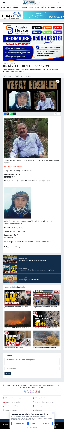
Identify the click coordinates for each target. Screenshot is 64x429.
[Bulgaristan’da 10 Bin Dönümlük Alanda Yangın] (17, 318)
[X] (27, 392)
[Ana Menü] (4, 2)
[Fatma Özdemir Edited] (17, 203)
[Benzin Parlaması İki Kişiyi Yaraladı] (17, 338)
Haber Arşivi (38, 410)
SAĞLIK (43, 7)
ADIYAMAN (51, 7)
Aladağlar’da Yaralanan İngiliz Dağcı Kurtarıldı (45, 327)
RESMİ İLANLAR (6, 7)
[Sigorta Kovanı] (33, 42)
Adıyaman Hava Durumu (41, 398)
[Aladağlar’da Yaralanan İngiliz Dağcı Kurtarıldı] (46, 318)
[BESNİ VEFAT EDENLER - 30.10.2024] (32, 95)
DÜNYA (37, 7)
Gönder (8, 373)
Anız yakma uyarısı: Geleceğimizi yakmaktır (44, 347)
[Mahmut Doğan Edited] (26, 138)
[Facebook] (24, 392)
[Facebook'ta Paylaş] (5, 114)
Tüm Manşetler (39, 406)
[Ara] (59, 3)
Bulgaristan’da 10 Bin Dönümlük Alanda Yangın (16, 327)
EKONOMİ (24, 7)
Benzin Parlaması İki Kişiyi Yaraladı (13, 347)
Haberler (6, 63)
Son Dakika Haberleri (11, 410)
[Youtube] (36, 392)
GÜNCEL (16, 7)
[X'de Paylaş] (7, 114)
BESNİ (59, 7)
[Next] (39, 392)
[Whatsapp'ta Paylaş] (11, 114)
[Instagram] (30, 392)
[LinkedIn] (33, 392)
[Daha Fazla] (14, 114)
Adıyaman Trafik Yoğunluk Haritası (44, 402)
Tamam (58, 427)
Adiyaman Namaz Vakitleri (12, 402)
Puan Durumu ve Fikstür (11, 406)
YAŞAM (13, 63)
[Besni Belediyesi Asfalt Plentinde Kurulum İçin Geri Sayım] (46, 297)
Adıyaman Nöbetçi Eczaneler (13, 398)
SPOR (31, 7)
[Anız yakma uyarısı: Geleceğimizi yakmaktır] (46, 338)
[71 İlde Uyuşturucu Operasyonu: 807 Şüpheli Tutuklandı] (17, 297)
